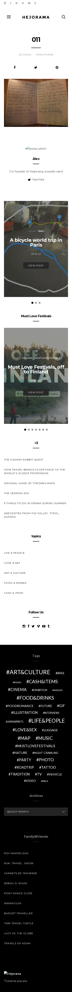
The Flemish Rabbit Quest (23, 459)
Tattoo (48, 767)
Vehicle (55, 774)
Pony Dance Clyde (18, 893)
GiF (62, 706)
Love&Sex (26, 729)
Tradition (20, 774)
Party (25, 759)
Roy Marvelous (16, 853)
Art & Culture (15, 572)
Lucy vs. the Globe (18, 933)
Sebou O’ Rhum (15, 883)
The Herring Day (16, 493)
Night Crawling (46, 752)
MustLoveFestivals (36, 746)
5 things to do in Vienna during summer (35, 503)
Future (46, 706)
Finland (27, 357)
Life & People (14, 552)
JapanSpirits (15, 721)
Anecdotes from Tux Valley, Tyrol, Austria (32, 515)
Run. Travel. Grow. (19, 863)
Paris (41, 231)
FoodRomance (20, 706)
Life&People (48, 720)
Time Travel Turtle (19, 923)
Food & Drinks (15, 582)
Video (31, 780)
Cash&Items (43, 681)
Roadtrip (25, 767)
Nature (20, 752)
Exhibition (40, 690)
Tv (39, 774)
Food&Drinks (36, 698)
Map (25, 738)
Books (17, 682)
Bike (60, 673)
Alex (36, 159)
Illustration (25, 712)
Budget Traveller (18, 913)
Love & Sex (12, 562)
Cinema (18, 689)
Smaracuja (12, 903)
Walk (45, 781)
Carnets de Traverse (20, 873)
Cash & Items (13, 592)
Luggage (51, 730)
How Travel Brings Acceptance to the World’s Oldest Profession (34, 471)
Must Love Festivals (47, 357)
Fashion (58, 690)
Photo (46, 759)
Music (45, 738)
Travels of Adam (17, 943)
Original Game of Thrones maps (29, 483)
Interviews (51, 712)
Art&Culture (30, 671)
